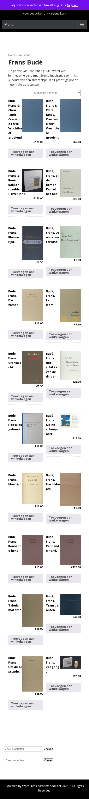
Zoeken (48, 748)
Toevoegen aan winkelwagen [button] (23, 153)
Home (12, 55)
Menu (8, 24)
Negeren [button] (72, 5)
